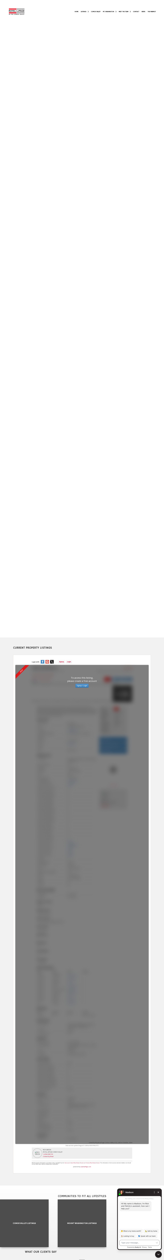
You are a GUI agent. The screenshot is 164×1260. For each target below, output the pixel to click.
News (143, 12)
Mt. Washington (108, 12)
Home (76, 12)
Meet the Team (123, 12)
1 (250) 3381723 (48, 1154)
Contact (136, 12)
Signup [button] (61, 662)
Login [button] (69, 662)
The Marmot (152, 12)
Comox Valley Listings (24, 1223)
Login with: (36, 662)
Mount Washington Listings (82, 1223)
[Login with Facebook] (42, 663)
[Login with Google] (47, 663)
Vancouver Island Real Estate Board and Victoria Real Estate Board (82, 1162)
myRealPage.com (86, 1166)
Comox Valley (95, 12)
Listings (83, 12)
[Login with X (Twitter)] (52, 663)
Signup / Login (82, 686)
